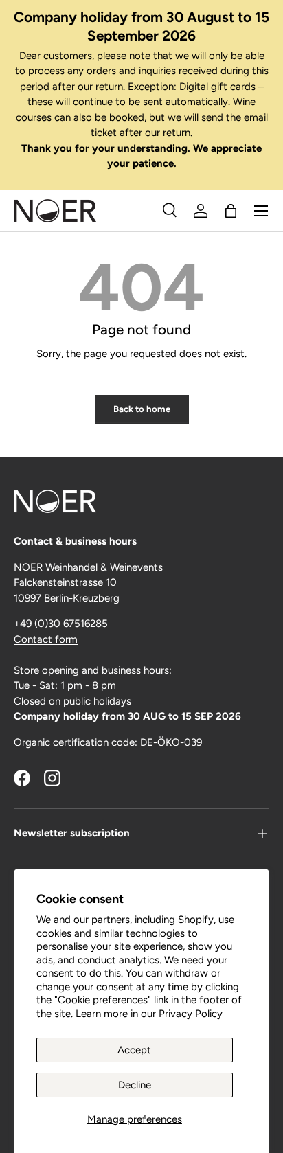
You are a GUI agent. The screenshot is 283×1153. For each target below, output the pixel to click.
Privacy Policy (191, 1013)
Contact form (46, 639)
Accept (134, 1050)
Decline (134, 1085)
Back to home (141, 408)
